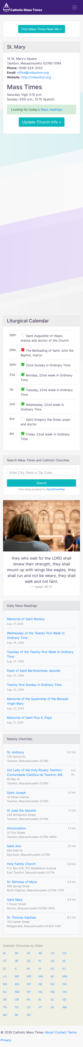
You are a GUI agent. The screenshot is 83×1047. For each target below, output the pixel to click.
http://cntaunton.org (36, 77)
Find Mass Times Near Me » (41, 29)
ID (4, 968)
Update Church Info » (41, 122)
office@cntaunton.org (33, 72)
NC (40, 991)
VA (52, 1007)
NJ (5, 991)
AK (16, 953)
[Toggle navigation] (74, 7)
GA (52, 960)
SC (52, 999)
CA (52, 953)
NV (52, 984)
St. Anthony (15, 752)
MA (40, 976)
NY (29, 991)
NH (64, 984)
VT (40, 1007)
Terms (72, 1032)
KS (52, 968)
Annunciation (16, 828)
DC (29, 960)
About (49, 1032)
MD (29, 976)
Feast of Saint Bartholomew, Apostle (33, 671)
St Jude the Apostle (21, 810)
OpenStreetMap (56, 489)
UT (29, 1007)
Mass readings (51, 109)
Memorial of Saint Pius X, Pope (29, 718)
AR (40, 953)
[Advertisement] (41, 180)
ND (52, 991)
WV (5, 1015)
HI (64, 960)
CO (64, 953)
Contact (61, 1032)
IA (40, 968)
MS (5, 984)
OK (5, 999)
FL (40, 960)
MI (52, 976)
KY (64, 968)
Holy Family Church (21, 864)
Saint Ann (14, 846)
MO (17, 984)
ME (17, 976)
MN (64, 976)
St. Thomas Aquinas (21, 917)
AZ (28, 953)
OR (17, 999)
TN (5, 1007)
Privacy (6, 1040)
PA (28, 999)
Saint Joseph (16, 793)
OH (64, 991)
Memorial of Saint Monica (25, 619)
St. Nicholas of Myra (22, 882)
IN (28, 968)
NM (17, 991)
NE (40, 984)
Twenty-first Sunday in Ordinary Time (34, 685)
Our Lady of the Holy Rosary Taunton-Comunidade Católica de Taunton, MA (35, 772)
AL (4, 953)
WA (64, 1007)
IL (16, 968)
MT (29, 984)
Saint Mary (15, 900)
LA (4, 976)
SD (64, 999)
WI (16, 1015)
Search (41, 483)
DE (17, 960)
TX (16, 1007)
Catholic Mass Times (26, 10)
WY (29, 1015)
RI (40, 999)
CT (5, 960)
